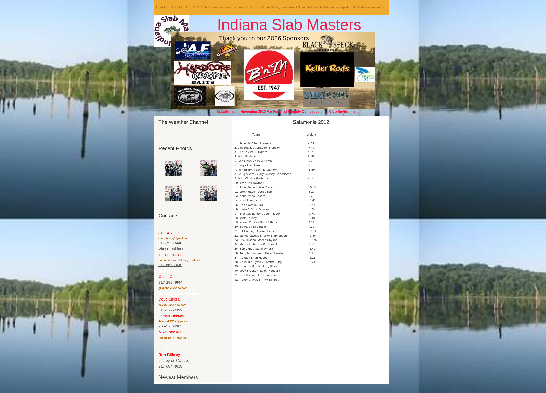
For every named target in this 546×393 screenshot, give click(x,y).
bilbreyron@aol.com (175, 360)
